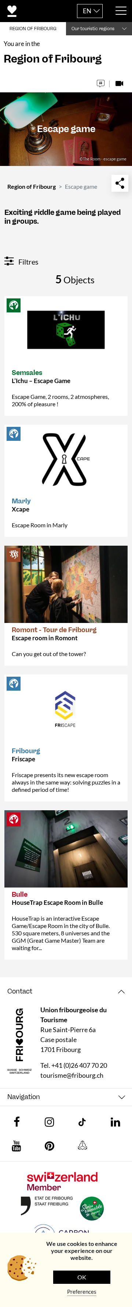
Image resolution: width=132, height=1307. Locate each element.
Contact (19, 991)
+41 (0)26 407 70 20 (79, 1065)
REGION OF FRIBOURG (33, 28)
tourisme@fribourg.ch (71, 1075)
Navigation (23, 1097)
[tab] (66, 991)
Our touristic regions (93, 28)
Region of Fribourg (31, 186)
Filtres (27, 261)
